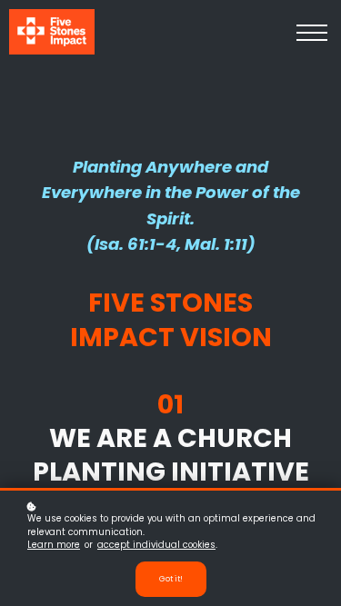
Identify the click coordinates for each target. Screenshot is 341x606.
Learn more (53, 545)
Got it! (171, 578)
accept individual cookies (156, 545)
